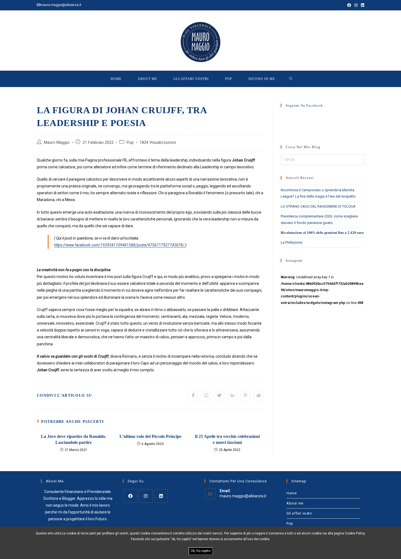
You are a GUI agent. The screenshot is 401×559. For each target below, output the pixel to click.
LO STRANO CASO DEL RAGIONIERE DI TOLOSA (318, 206)
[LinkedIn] (161, 496)
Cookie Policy (355, 533)
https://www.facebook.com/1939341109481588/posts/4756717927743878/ (119, 245)
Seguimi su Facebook (304, 105)
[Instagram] (145, 496)
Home (291, 493)
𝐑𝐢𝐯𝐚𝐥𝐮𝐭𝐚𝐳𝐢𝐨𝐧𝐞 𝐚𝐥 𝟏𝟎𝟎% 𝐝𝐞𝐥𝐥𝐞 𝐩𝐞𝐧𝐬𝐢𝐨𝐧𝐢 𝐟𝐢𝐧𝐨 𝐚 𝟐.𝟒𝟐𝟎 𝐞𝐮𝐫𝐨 (322, 233)
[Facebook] (130, 496)
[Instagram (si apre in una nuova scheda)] (356, 5)
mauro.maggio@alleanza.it (243, 496)
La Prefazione (291, 242)
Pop (130, 142)
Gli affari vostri (299, 513)
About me (294, 503)
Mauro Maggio (57, 142)
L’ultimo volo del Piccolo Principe (150, 436)
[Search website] (291, 79)
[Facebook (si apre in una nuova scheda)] (349, 5)
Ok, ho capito (200, 551)
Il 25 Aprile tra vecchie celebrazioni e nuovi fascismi (227, 439)
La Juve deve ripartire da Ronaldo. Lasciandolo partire (73, 439)
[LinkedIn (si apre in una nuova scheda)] (361, 5)
